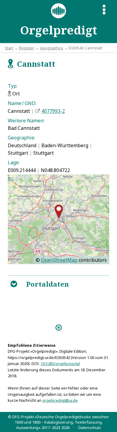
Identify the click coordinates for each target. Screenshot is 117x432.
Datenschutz (89, 427)
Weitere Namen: (26, 120)
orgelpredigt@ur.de (60, 400)
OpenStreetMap (59, 260)
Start (9, 48)
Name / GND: (22, 103)
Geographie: (21, 137)
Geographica (51, 48)
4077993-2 (53, 111)
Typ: (12, 86)
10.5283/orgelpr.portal (60, 363)
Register (26, 48)
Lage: (14, 162)
